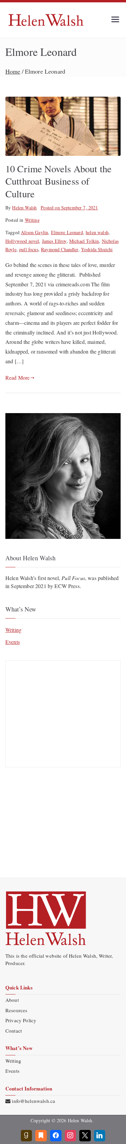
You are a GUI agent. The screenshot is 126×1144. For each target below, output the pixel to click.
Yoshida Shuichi (97, 249)
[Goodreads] (26, 1135)
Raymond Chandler (59, 249)
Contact (13, 1030)
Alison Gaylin (34, 232)
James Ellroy (54, 241)
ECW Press (66, 585)
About (12, 999)
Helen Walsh (24, 207)
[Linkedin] (99, 1135)
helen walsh (97, 232)
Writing (32, 220)
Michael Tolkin (84, 241)
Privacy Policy (20, 1020)
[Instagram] (70, 1135)
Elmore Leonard (67, 232)
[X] (85, 1135)
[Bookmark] (41, 1135)
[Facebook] (55, 1135)
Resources (16, 1010)
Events (12, 641)
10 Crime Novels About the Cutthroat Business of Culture (58, 181)
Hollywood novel (22, 241)
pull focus (28, 249)
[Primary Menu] (115, 20)
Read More (17, 377)
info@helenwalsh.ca (33, 1101)
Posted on (69, 207)
